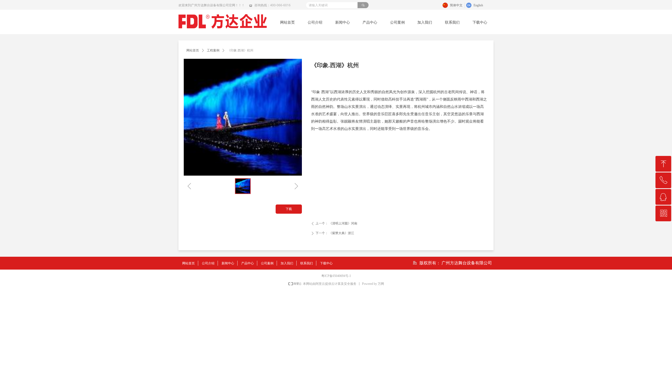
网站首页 (192, 50)
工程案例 (213, 50)
